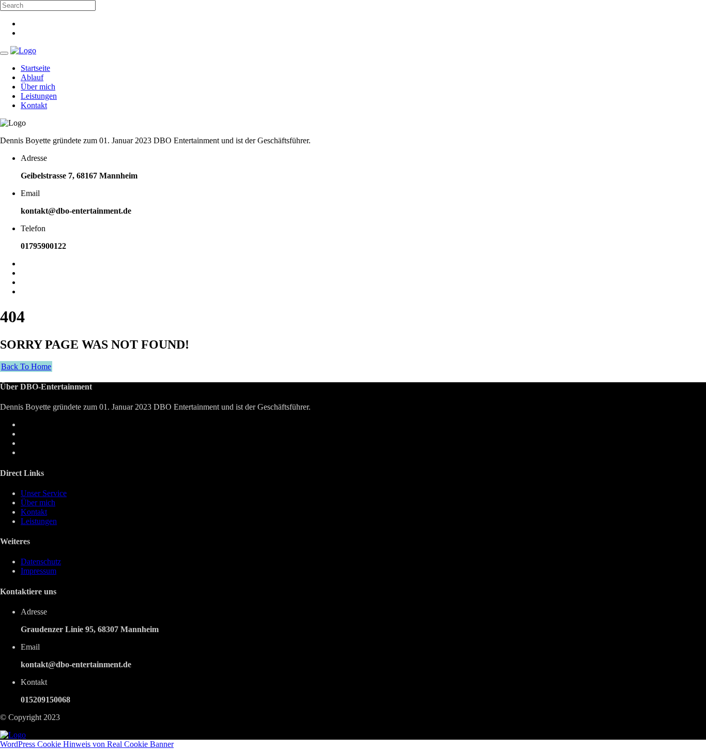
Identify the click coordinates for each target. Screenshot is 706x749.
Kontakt (34, 105)
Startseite (35, 68)
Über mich (38, 86)
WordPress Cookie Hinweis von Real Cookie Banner (87, 744)
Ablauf (32, 77)
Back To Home (26, 366)
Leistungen (39, 96)
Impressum (38, 570)
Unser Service (44, 493)
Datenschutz (41, 561)
